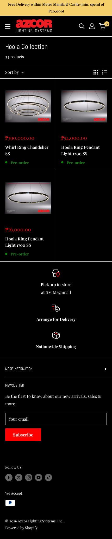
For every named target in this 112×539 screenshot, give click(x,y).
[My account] (92, 26)
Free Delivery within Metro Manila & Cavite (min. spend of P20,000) (56, 8)
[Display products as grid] (96, 72)
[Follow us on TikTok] (48, 477)
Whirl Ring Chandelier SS (26, 150)
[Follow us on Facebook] (9, 477)
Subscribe (23, 434)
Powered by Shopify (21, 527)
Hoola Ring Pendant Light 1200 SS (80, 150)
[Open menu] (7, 26)
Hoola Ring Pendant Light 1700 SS (24, 242)
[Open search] (82, 26)
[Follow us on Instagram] (28, 477)
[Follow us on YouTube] (38, 477)
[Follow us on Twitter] (18, 477)
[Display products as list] (104, 72)
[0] (102, 26)
